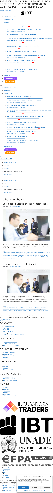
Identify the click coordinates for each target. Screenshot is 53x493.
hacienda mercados (14, 309)
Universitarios (7, 22)
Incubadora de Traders (10, 16)
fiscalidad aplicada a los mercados (38, 307)
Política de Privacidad (36, 490)
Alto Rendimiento (8, 19)
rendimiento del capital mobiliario (34, 256)
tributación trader (10, 311)
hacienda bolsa (6, 309)
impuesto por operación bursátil (26, 309)
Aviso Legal (42, 490)
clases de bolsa (22, 252)
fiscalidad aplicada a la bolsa (36, 253)
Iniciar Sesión (6, 158)
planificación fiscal (31, 310)
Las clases (6, 168)
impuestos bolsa (25, 255)
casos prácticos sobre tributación (11, 252)
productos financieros (21, 256)
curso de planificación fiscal (39, 252)
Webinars (6, 165)
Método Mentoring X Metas (11, 162)
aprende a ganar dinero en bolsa (11, 307)
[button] (50, 476)
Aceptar (23, 487)
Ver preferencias (46, 487)
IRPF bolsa (46, 255)
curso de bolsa (29, 252)
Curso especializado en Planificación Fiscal (25, 203)
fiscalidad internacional (16, 255)
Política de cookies (27, 490)
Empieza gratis (8, 174)
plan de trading (13, 256)
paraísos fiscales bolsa (21, 310)
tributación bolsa (11, 258)
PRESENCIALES (8, 75)
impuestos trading (12, 310)
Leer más (19, 303)
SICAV (42, 256)
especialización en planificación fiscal (22, 253)
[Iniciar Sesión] (0, 156)
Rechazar (34, 487)
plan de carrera (6, 256)
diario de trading (9, 253)
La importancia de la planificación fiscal (24, 264)
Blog (5, 251)
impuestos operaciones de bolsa (36, 255)
